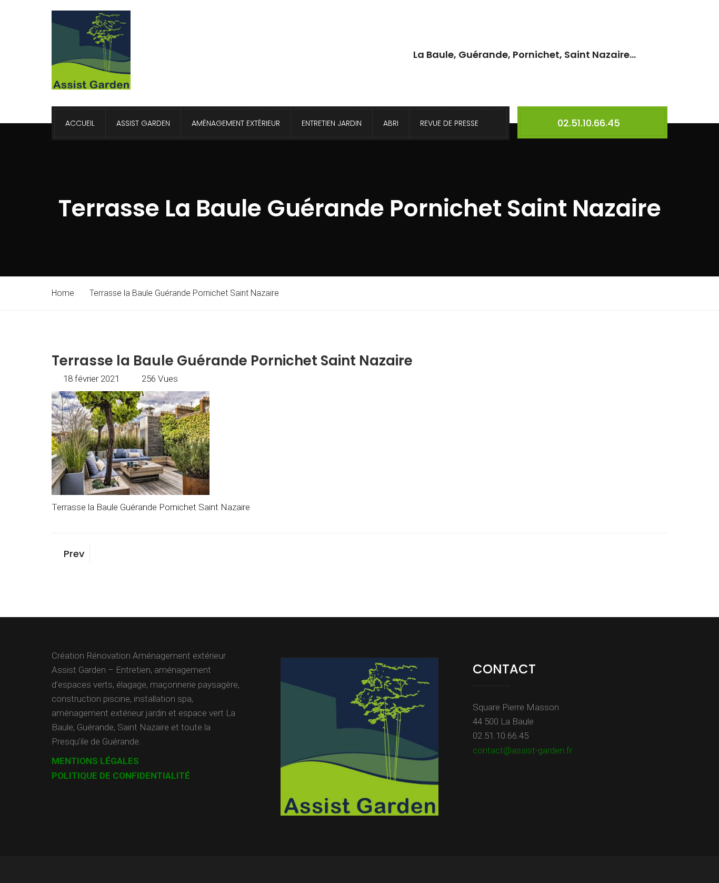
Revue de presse (449, 123)
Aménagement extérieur (236, 123)
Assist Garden (143, 123)
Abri (390, 123)
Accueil (80, 123)
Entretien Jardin (332, 123)
